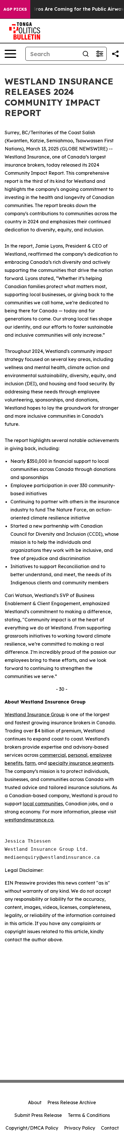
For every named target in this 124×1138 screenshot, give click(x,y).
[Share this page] (115, 54)
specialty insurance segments (80, 763)
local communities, (43, 803)
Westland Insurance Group (35, 714)
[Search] (86, 53)
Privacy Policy (79, 1128)
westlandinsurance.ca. (29, 820)
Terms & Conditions (89, 1115)
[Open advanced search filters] (99, 53)
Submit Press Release (38, 1115)
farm (30, 763)
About (35, 1102)
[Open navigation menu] (10, 54)
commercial (53, 755)
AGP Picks (15, 9)
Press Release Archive (71, 1102)
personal (77, 755)
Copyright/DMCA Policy (31, 1128)
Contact (110, 1128)
